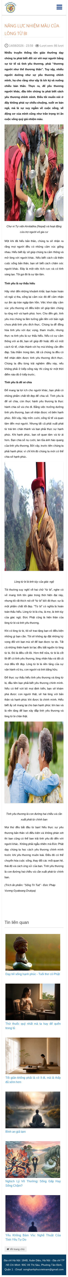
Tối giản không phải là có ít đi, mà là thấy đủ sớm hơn (33, 1080)
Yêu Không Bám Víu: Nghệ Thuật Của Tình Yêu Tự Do (33, 1237)
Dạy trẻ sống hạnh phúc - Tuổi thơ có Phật (32, 974)
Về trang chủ (16, 1249)
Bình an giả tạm (15, 1131)
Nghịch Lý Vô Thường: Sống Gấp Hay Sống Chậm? (33, 1183)
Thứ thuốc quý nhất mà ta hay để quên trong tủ (33, 1026)
